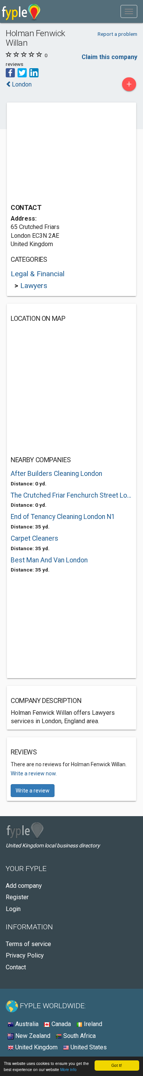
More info (68, 1069)
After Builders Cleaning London (56, 473)
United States (88, 1047)
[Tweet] (22, 72)
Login (13, 909)
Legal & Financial (37, 273)
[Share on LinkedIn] (34, 72)
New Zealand (32, 1035)
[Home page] (21, 11)
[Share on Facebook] (10, 72)
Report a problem (117, 34)
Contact (16, 967)
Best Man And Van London (49, 560)
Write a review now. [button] (34, 773)
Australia (26, 1024)
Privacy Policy (25, 955)
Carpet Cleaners (34, 538)
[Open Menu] (129, 11)
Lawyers (33, 285)
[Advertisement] (68, 154)
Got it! (116, 1065)
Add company (24, 885)
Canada (60, 1024)
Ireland (92, 1024)
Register (17, 897)
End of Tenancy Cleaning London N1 (63, 516)
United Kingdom (36, 1047)
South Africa (79, 1035)
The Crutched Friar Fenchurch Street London (71, 495)
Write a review (33, 791)
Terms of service (28, 944)
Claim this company (109, 57)
